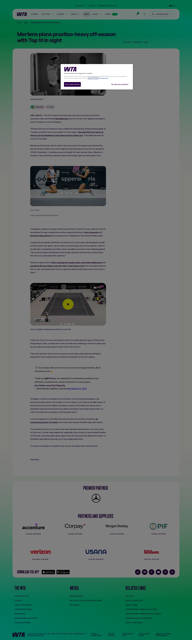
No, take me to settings (119, 84)
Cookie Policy (93, 78)
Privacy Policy (103, 78)
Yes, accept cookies (72, 84)
